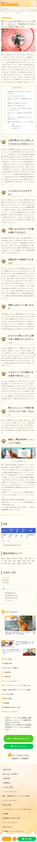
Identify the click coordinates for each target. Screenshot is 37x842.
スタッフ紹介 (8, 659)
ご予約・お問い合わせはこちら (17, 739)
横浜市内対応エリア (17, 126)
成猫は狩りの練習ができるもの (17, 103)
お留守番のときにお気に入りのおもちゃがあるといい (19, 92)
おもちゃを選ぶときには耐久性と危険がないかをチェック (19, 109)
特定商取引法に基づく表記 (12, 707)
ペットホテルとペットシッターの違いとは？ (17, 685)
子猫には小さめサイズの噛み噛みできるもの (19, 99)
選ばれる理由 (8, 698)
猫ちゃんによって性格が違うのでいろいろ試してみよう (19, 118)
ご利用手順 (7, 672)
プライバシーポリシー (10, 711)
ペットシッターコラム (6, 17)
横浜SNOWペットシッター (9, 3)
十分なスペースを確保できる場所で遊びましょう (19, 113)
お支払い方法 (16, 128)
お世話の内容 (8, 663)
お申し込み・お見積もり (11, 668)
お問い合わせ (7, 827)
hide (23, 88)
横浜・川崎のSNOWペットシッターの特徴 (17, 689)
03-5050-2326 (20, 755)
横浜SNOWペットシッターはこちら (13, 515)
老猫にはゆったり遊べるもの (16, 105)
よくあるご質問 (8, 694)
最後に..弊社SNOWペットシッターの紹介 (20, 122)
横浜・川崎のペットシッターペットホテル (10, 4)
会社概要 (6, 703)
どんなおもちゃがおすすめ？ (16, 96)
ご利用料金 (7, 676)
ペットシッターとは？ (10, 681)
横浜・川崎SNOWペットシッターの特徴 (16, 796)
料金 (13, 124)
